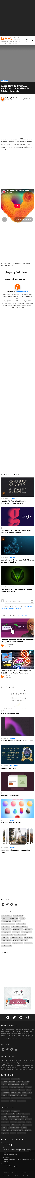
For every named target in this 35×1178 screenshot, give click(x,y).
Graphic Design (22, 262)
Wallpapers (7, 945)
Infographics (27, 932)
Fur (13, 262)
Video (11, 265)
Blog (23, 918)
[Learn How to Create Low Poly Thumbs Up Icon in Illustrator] (17, 545)
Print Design (7, 940)
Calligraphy (7, 921)
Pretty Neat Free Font (10, 713)
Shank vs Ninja (7, 1145)
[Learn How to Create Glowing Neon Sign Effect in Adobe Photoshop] (17, 659)
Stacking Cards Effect (10, 795)
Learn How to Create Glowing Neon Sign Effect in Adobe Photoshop (16, 672)
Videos (29, 943)
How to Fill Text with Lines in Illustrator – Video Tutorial (13, 502)
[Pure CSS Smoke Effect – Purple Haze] (17, 726)
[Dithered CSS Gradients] (17, 808)
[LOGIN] (27, 40)
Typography (18, 943)
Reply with (32, 601)
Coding (12, 738)
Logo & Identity (20, 935)
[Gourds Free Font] (17, 754)
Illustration (7, 263)
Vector (4, 265)
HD (30, 262)
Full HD (8, 262)
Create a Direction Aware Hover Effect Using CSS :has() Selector (17, 641)
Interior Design (7, 935)
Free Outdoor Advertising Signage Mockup (17, 1150)
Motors (5, 937)
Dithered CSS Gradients (11, 823)
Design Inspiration (8, 924)
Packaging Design (16, 937)
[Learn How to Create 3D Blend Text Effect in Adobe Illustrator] (17, 516)
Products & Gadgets (20, 940)
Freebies (7, 929)
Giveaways (6, 932)
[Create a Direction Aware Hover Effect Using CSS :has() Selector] (17, 628)
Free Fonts (13, 711)
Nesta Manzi (6, 1143)
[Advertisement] (17, 18)
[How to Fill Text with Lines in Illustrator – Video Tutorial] (17, 486)
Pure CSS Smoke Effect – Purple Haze (17, 741)
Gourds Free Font (8, 768)
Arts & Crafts (18, 915)
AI (2, 262)
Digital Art (22, 924)
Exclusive (6, 926)
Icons (16, 932)
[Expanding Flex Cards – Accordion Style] (17, 836)
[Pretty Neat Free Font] (17, 699)
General (29, 929)
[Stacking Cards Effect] (17, 781)
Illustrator (17, 263)
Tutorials (13, 498)
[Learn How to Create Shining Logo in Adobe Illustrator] (17, 575)
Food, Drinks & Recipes (19, 926)
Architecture (7, 915)
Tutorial (27, 263)
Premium (28, 937)
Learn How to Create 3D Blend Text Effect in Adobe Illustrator (16, 531)
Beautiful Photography (10, 918)
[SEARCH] (29, 40)
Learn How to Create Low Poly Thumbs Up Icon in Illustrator (17, 561)
